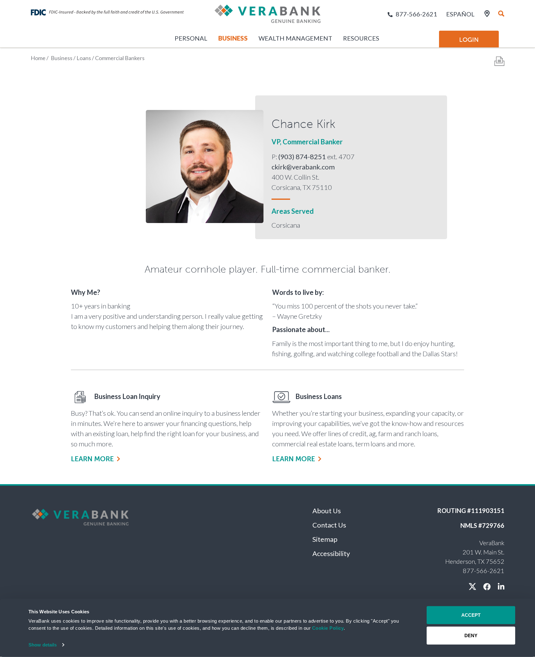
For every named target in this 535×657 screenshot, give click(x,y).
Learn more (92, 459)
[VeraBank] (267, 16)
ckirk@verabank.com (303, 167)
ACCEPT (471, 615)
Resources (361, 38)
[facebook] (487, 586)
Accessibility (331, 553)
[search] (501, 14)
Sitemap (324, 539)
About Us (326, 510)
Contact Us (329, 525)
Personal (191, 38)
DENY (470, 635)
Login (469, 39)
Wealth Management (295, 38)
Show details (42, 644)
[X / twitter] (472, 586)
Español (460, 14)
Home (38, 58)
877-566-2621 (416, 14)
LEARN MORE (293, 459)
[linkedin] (501, 586)
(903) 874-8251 (302, 156)
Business (233, 38)
